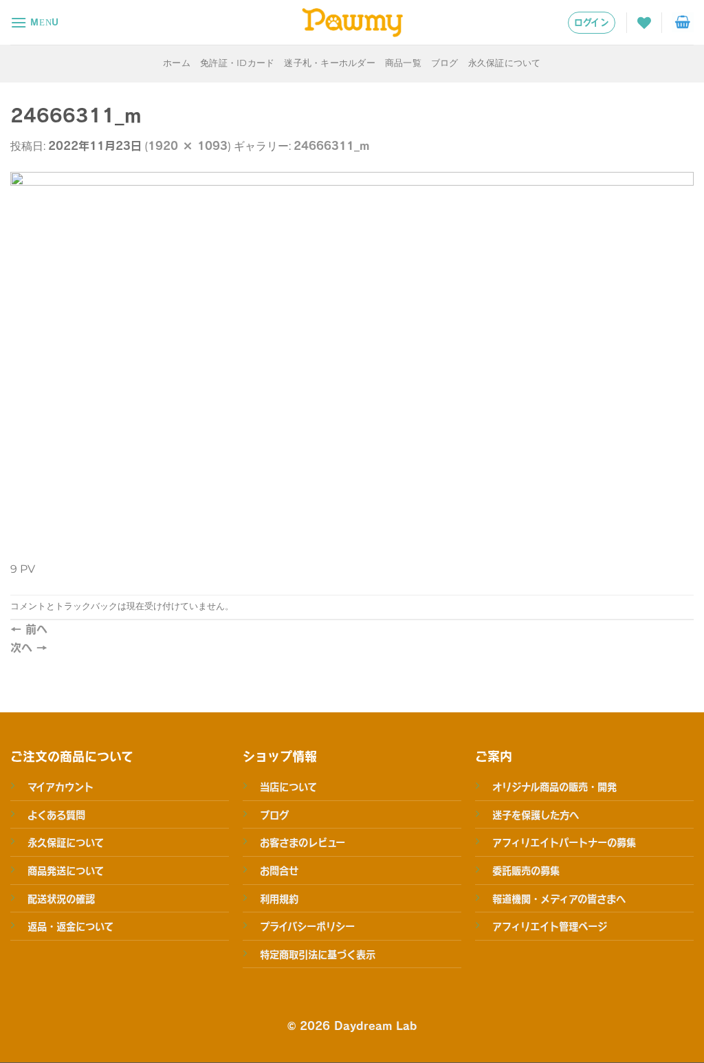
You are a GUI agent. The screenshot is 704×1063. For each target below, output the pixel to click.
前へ (28, 628)
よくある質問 (56, 815)
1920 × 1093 (188, 145)
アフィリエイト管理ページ (549, 926)
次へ (28, 647)
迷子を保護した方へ (535, 815)
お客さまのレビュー (302, 842)
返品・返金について (70, 926)
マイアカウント (61, 786)
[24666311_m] (352, 364)
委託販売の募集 (526, 870)
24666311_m (331, 145)
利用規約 (279, 898)
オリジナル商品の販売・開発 (554, 786)
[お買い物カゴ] (683, 23)
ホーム (176, 63)
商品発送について (66, 870)
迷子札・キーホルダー (329, 63)
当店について (288, 786)
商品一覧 (403, 63)
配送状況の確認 (61, 898)
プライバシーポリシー (307, 926)
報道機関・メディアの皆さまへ (559, 898)
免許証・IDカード (237, 63)
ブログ (445, 63)
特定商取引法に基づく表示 (317, 954)
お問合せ (279, 870)
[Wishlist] (644, 23)
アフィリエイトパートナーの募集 (564, 842)
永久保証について (504, 63)
